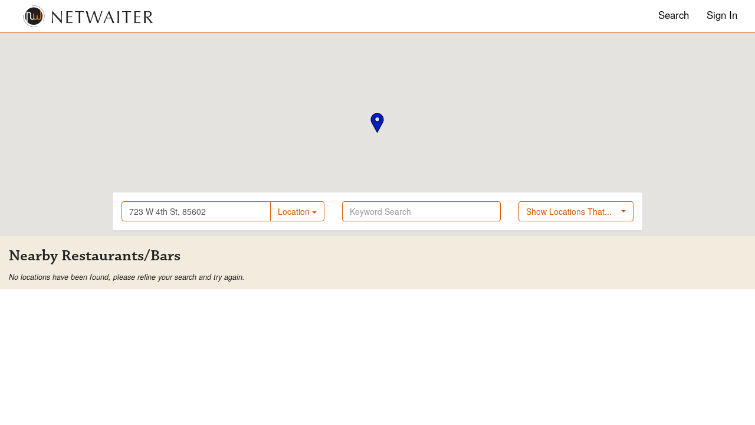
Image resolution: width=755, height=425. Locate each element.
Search (673, 15)
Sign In (722, 15)
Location (295, 211)
